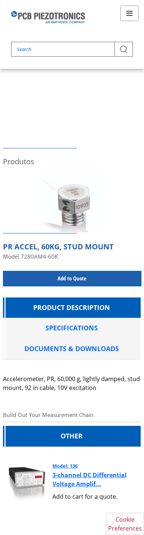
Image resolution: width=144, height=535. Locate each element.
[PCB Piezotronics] (48, 17)
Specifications (71, 327)
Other (72, 435)
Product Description (71, 307)
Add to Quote (72, 278)
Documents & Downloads (71, 348)
